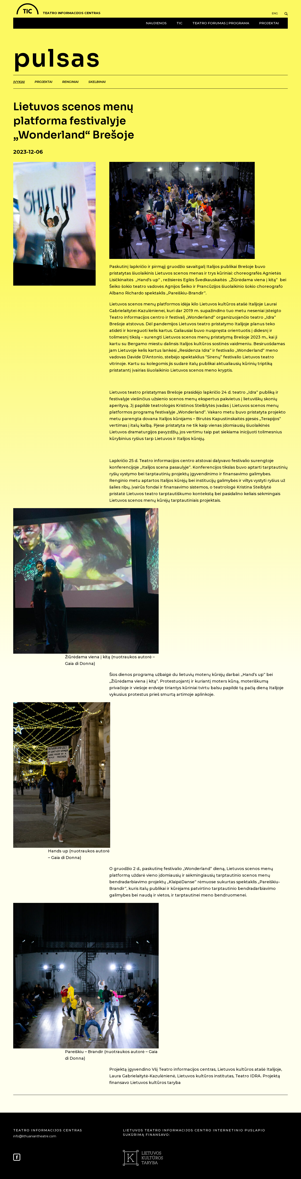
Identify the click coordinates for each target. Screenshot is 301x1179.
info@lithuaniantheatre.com (34, 1136)
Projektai (269, 23)
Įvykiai (19, 82)
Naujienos (156, 23)
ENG (275, 13)
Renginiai (70, 82)
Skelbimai (97, 82)
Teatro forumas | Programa (220, 23)
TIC (179, 23)
